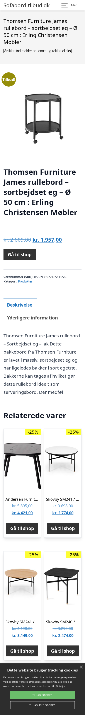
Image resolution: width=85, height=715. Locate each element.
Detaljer (60, 686)
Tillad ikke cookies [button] (42, 705)
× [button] (81, 667)
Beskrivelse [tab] (19, 305)
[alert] (42, 689)
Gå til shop (20, 254)
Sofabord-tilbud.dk (26, 5)
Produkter (25, 281)
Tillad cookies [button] (42, 695)
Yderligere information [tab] (32, 318)
